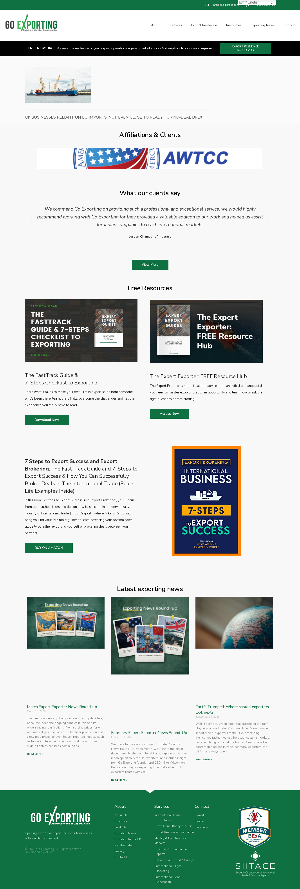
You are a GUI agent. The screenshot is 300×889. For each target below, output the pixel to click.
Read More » (35, 754)
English (253, 2)
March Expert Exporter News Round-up (62, 706)
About (156, 25)
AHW (48, 852)
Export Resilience (204, 25)
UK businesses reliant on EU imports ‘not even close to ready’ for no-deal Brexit (115, 117)
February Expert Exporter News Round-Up (149, 732)
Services (176, 25)
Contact (290, 25)
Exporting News (262, 25)
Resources (234, 25)
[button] (31, 222)
